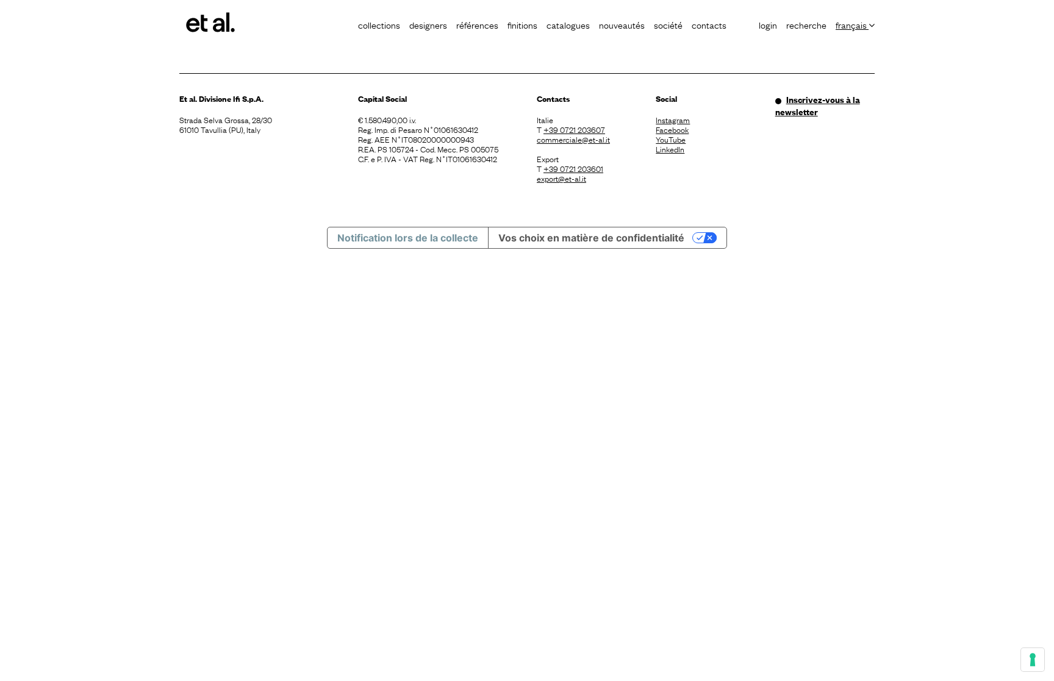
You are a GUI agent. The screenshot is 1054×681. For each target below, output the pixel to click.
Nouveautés (622, 24)
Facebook (672, 129)
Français (852, 24)
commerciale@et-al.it (573, 139)
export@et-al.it (561, 178)
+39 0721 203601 (573, 168)
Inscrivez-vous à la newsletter (817, 105)
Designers (428, 24)
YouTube (671, 139)
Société (668, 24)
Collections (379, 24)
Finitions (522, 24)
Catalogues (568, 24)
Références (477, 24)
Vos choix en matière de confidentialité (591, 238)
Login (768, 24)
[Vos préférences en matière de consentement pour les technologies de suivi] (1032, 659)
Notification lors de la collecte (407, 238)
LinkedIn (670, 149)
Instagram (673, 119)
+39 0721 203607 (574, 129)
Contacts (709, 24)
